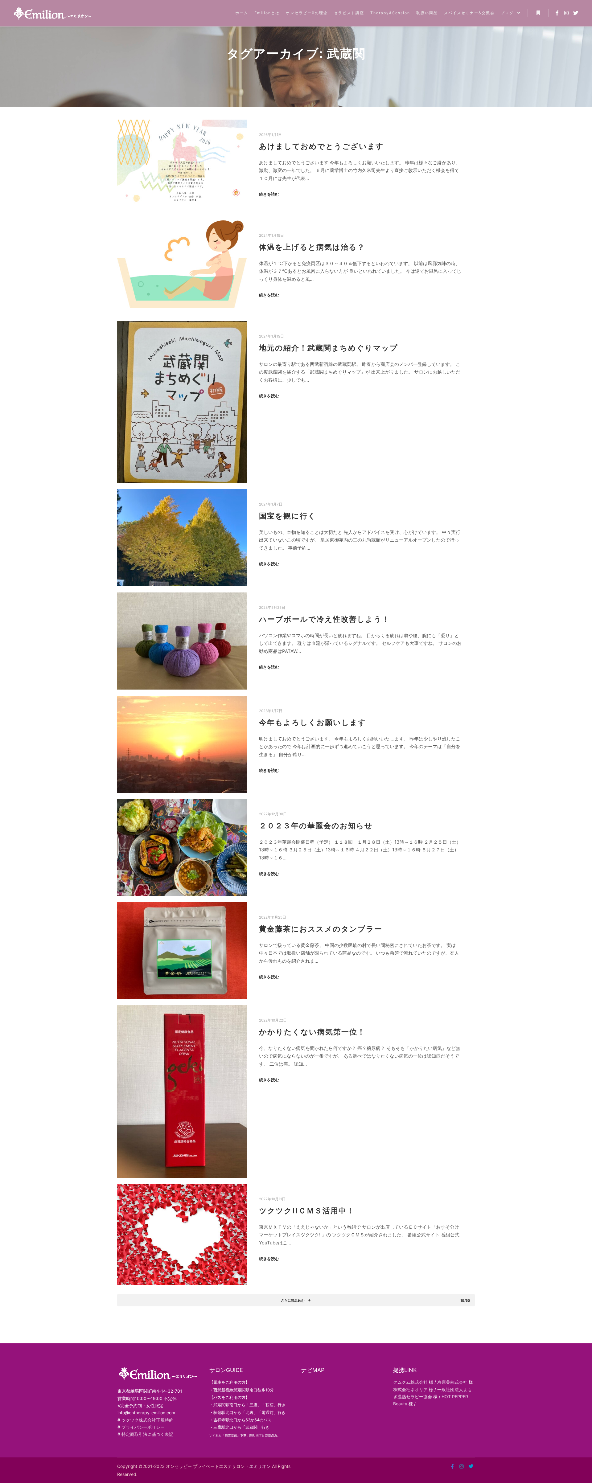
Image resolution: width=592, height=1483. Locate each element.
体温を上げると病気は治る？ (312, 247)
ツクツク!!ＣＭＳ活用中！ (307, 1210)
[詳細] (538, 13)
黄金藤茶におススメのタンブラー (320, 928)
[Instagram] (566, 13)
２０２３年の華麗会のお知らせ (316, 825)
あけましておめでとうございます (321, 146)
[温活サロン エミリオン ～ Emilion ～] (52, 13)
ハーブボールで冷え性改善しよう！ (324, 619)
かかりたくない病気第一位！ (312, 1031)
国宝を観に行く (287, 515)
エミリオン (260, 1466)
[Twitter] (576, 13)
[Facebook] (557, 13)
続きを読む (269, 194)
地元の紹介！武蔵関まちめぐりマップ (328, 347)
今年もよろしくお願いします (312, 722)
